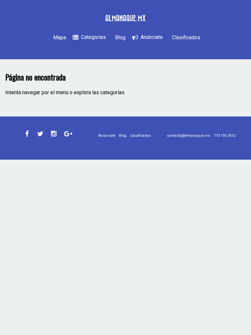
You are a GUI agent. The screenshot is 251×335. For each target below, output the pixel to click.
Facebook (27, 134)
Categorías (93, 37)
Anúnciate (152, 37)
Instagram (54, 134)
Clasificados (186, 37)
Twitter (40, 134)
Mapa (59, 37)
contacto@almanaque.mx (188, 135)
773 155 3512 (224, 135)
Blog (120, 37)
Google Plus (67, 134)
